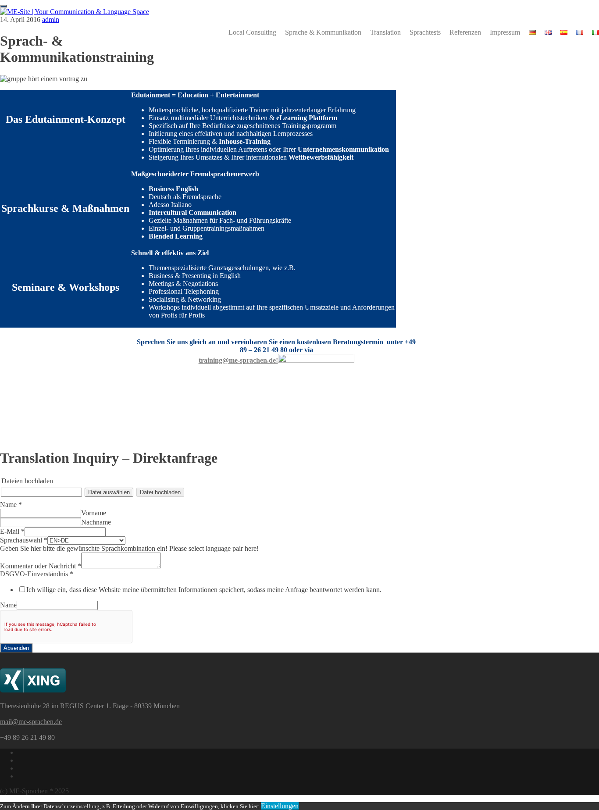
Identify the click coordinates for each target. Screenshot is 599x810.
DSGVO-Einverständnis (36, 574)
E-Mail (12, 531)
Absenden (16, 648)
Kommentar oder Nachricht (40, 566)
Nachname (96, 522)
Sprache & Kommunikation (323, 32)
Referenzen (465, 32)
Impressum (505, 32)
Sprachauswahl (23, 540)
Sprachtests (425, 32)
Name (11, 504)
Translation (385, 32)
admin (50, 19)
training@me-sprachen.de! (238, 360)
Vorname (93, 513)
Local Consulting (252, 32)
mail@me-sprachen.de (31, 721)
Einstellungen (280, 806)
